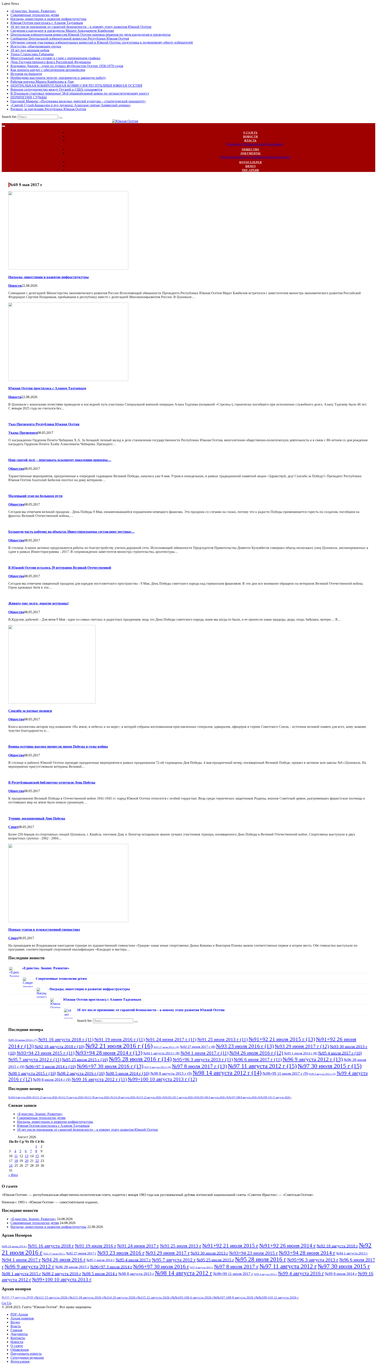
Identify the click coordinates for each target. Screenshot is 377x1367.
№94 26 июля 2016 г (256, 1053)
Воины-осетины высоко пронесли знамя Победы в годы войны (58, 746)
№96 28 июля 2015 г (72, 1267)
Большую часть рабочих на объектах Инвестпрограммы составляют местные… (71, 531)
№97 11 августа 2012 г (262, 1066)
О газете (250, 132)
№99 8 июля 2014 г (52, 1079)
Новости (250, 136)
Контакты (17, 1338)
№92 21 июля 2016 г (119, 1045)
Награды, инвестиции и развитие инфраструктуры (48, 19)
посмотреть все (19, 1299)
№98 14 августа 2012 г (227, 1073)
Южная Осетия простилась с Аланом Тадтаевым (46, 23)
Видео (250, 166)
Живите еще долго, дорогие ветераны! (38, 603)
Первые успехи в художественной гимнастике (44, 929)
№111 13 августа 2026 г (46, 1097)
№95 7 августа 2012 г (34, 1059)
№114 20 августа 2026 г (124, 1097)
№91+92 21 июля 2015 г (281, 1039)
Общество (250, 149)
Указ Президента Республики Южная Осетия (43, 424)
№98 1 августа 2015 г (32, 1073)
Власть (250, 140)
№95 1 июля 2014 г (300, 1053)
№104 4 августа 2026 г (20, 1097)
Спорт (13, 827)
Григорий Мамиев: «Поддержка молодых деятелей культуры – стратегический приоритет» (78, 101)
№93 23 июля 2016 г (245, 1046)
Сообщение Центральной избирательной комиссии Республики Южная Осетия (69, 38)
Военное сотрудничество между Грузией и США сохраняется (56, 89)
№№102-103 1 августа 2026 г (179, 1097)
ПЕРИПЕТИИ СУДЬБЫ (28, 97)
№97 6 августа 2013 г (157, 1067)
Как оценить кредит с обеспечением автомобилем (47, 70)
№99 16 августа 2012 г (99, 1079)
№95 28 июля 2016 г (140, 1059)
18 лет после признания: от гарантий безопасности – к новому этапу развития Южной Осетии (80, 27)
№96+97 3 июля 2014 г (50, 1066)
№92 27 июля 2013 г (166, 1047)
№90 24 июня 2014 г (22, 1040)
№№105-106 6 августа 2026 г (210, 1097)
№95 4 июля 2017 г (340, 1053)
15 (37, 1156)
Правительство (254, 144)
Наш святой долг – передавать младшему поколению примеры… (59, 460)
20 (26, 1161)
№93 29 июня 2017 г (302, 1046)
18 (16, 1161)
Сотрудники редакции (27, 1357)
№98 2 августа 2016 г (81, 1073)
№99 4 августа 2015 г (322, 1074)
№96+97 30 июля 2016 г (110, 1066)
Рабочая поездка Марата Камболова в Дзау (42, 81)
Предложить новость (26, 1353)
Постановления (278, 157)
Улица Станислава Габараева (32, 54)
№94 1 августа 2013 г (161, 1053)
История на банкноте (26, 74)
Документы (250, 153)
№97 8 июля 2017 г (199, 1066)
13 (26, 1156)
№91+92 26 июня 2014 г (287, 1245)
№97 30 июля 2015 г (330, 1066)
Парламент (275, 144)
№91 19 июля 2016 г (119, 1039)
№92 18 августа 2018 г (59, 1046)
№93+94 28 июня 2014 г (108, 1052)
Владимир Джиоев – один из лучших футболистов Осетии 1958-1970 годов (66, 66)
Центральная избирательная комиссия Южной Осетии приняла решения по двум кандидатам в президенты (90, 34)
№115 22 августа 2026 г (150, 1097)
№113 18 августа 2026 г (98, 1097)
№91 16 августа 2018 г (65, 1039)
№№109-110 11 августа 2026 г (274, 1097)
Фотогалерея (250, 162)
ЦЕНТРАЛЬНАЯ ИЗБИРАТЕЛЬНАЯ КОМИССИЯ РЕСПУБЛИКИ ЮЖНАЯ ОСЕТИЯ (76, 85)
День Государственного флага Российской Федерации (50, 62)
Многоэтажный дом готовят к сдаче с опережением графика (55, 58)
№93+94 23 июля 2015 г (45, 1053)
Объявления (19, 1350)
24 (10, 1165)
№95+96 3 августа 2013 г (203, 1059)
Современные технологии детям (34, 15)
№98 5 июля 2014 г (127, 1073)
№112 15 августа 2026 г (72, 1097)
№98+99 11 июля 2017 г (285, 1073)
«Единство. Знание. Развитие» (33, 11)
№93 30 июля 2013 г (209, 1253)
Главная (16, 1330)
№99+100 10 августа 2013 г (162, 1079)
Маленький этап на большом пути (35, 496)
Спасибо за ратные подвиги (30, 711)
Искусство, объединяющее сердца (35, 46)
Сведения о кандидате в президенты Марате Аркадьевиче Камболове (62, 30)
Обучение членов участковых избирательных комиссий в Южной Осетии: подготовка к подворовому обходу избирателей (101, 42)
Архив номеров (22, 1318)
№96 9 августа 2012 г (313, 1059)
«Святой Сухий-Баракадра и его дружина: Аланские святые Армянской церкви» (70, 105)
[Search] (60, 118)
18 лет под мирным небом (29, 50)
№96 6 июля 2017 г (258, 1059)
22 (37, 1161)
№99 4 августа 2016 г (301, 1273)
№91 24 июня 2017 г (171, 1039)
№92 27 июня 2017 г (197, 1047)
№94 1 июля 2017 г (204, 1053)
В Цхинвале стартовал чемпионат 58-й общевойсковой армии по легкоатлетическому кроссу (79, 93)
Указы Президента (234, 157)
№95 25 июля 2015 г (85, 1059)
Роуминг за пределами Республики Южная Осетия (48, 109)
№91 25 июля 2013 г (222, 1039)
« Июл (13, 1175)
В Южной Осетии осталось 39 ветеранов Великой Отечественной (59, 567)
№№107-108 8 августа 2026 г (242, 1097)
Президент (235, 144)
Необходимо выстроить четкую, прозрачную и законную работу (58, 78)
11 (16, 1156)
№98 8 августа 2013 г (171, 1073)
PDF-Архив (250, 170)
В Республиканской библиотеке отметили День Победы (51, 782)
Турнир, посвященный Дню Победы (36, 818)
